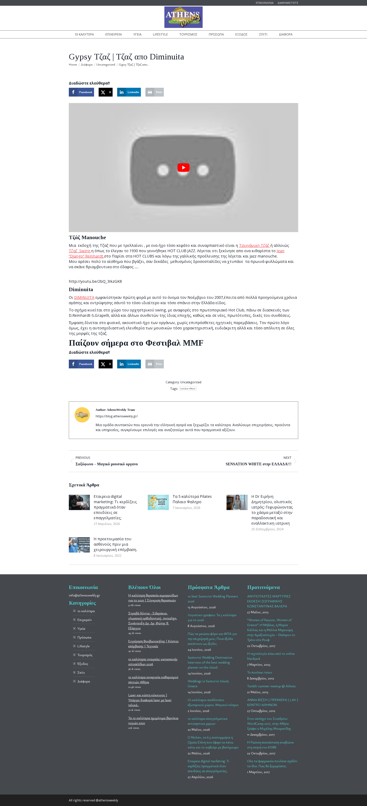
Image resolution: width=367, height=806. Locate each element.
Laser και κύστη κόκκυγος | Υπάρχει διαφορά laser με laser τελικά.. (150, 700)
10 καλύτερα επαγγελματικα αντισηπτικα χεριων (207, 721)
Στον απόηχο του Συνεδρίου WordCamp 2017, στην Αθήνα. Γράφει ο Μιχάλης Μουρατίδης (269, 723)
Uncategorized (190, 382)
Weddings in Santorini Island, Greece (208, 683)
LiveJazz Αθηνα (187, 389)
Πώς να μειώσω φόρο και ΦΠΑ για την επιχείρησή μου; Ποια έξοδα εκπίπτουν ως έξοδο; (212, 638)
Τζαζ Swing (80, 250)
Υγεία (81, 628)
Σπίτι (81, 672)
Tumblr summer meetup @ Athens (271, 686)
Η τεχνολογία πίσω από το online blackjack (271, 656)
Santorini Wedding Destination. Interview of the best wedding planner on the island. (210, 662)
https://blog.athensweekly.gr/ (117, 416)
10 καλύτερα (86, 611)
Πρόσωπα (84, 637)
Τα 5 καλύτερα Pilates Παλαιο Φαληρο (192, 499)
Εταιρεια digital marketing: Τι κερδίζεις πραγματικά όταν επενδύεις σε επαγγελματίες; (115, 507)
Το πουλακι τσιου (259, 672)
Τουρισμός (85, 654)
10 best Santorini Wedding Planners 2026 (213, 598)
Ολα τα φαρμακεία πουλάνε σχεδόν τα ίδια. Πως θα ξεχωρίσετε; (272, 763)
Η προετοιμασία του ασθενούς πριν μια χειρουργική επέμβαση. (115, 544)
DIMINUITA (84, 297)
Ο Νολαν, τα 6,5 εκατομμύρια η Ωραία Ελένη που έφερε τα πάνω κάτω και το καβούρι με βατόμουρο (213, 742)
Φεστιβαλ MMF (174, 343)
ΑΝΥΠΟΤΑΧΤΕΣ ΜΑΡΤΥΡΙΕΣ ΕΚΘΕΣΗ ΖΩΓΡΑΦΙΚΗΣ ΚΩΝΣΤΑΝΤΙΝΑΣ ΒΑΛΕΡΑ (269, 601)
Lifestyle (83, 646)
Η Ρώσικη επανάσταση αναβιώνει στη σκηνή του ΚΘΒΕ (270, 744)
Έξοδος (82, 663)
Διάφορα (83, 681)
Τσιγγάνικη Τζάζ (254, 245)
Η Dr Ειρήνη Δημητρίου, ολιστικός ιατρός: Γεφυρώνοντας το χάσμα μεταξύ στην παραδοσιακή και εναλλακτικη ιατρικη (272, 510)
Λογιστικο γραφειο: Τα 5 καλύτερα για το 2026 (212, 617)
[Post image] (79, 502)
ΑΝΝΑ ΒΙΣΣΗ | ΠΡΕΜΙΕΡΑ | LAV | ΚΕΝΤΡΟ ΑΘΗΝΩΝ (272, 702)
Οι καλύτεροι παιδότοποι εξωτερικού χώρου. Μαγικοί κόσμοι (213, 702)
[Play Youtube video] (183, 167)
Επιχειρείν (84, 619)
